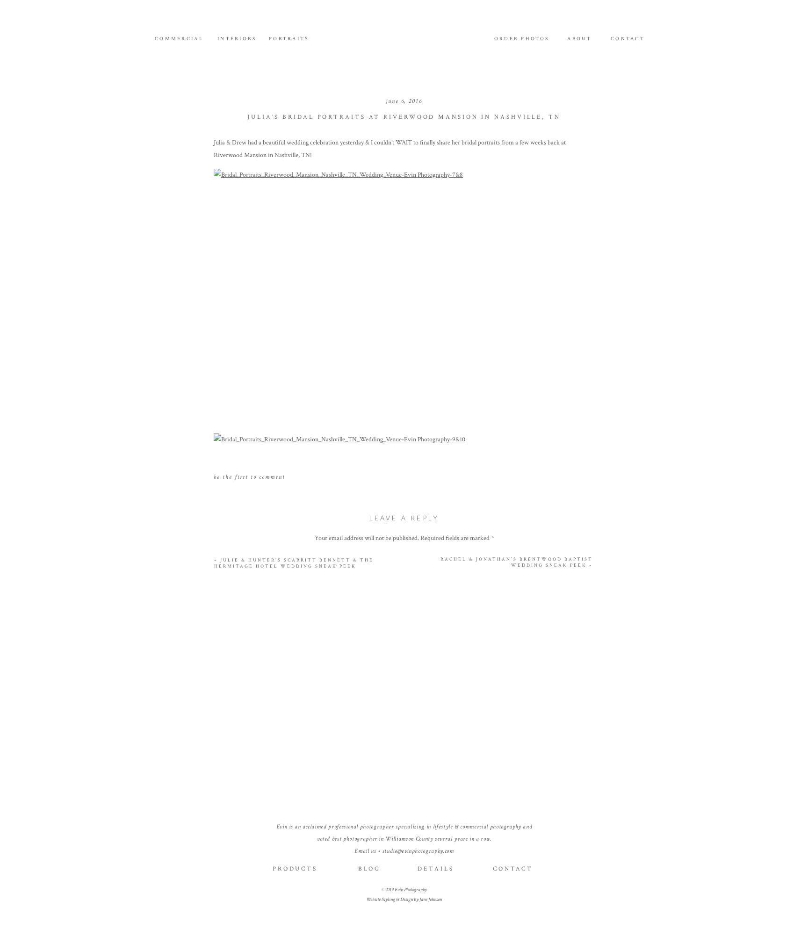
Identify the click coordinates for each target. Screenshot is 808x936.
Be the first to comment (249, 477)
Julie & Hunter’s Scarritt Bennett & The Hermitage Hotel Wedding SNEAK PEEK (294, 563)
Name (404, 679)
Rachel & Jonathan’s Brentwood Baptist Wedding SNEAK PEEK (516, 562)
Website (404, 740)
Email (404, 710)
